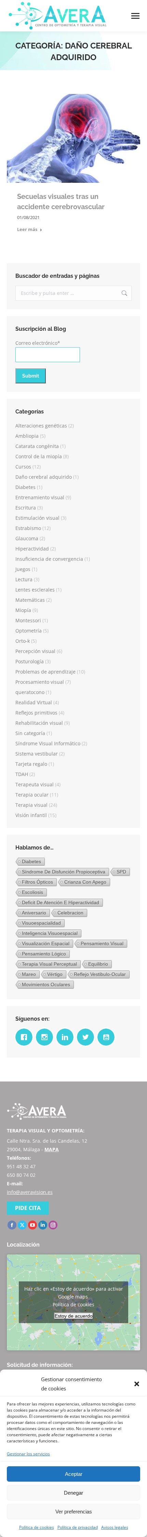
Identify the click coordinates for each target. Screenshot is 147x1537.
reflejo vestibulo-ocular (100, 974)
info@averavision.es (30, 1192)
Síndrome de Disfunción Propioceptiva (63, 871)
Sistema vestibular (36, 753)
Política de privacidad (77, 1527)
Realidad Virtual (33, 702)
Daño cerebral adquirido (43, 477)
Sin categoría (30, 733)
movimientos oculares (46, 984)
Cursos (23, 466)
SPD (121, 871)
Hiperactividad (32, 548)
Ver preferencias (73, 1511)
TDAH (21, 774)
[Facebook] (25, 1037)
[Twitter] (87, 1037)
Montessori (28, 620)
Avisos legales (114, 1527)
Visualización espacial (45, 943)
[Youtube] (107, 1037)
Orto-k (22, 641)
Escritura (25, 507)
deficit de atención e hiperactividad (60, 902)
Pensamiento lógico (44, 953)
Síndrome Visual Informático (47, 743)
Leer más (27, 229)
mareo (29, 974)
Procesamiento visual (39, 682)
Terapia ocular (32, 794)
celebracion (70, 912)
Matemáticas (30, 600)
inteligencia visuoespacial (50, 933)
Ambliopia (27, 436)
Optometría (28, 630)
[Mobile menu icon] (135, 16)
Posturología (29, 661)
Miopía (23, 610)
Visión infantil (31, 815)
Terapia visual (31, 805)
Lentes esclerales (35, 589)
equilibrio (98, 964)
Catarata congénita (37, 446)
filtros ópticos (37, 882)
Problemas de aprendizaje (45, 671)
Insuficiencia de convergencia (49, 559)
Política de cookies (36, 1527)
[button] (136, 1383)
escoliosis (32, 892)
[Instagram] (46, 1037)
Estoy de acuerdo (74, 1316)
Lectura (23, 579)
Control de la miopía (38, 456)
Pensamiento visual (102, 943)
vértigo (55, 974)
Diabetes (25, 487)
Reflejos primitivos (36, 712)
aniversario (34, 912)
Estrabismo (28, 528)
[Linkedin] (66, 1037)
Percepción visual (35, 651)
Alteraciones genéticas (41, 425)
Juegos (22, 569)
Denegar (73, 1493)
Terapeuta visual (34, 784)
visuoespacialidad (41, 923)
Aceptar (73, 1474)
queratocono (29, 692)
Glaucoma (26, 538)
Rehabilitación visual (39, 723)
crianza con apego (85, 882)
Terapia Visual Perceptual (49, 964)
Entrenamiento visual (39, 497)
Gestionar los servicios (28, 1454)
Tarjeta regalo (31, 764)
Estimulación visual (37, 518)
